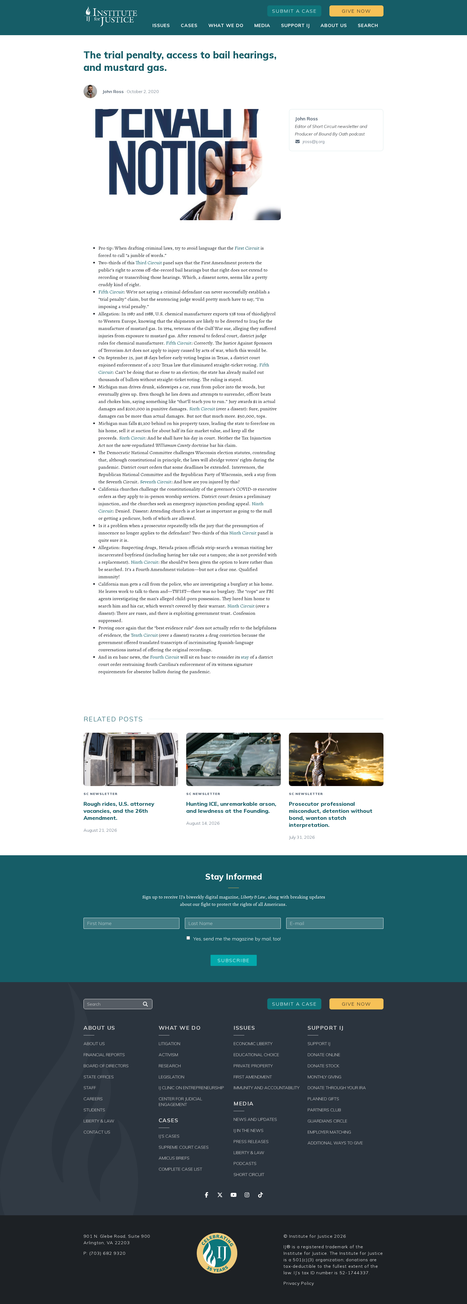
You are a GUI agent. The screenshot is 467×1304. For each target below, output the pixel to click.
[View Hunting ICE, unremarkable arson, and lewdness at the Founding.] (233, 759)
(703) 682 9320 (107, 1253)
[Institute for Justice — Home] (111, 16)
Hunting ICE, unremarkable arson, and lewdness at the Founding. (231, 807)
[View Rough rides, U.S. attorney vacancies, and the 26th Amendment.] (131, 759)
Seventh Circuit (155, 481)
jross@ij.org (314, 141)
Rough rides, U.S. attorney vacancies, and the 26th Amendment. (119, 810)
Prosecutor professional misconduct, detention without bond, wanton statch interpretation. (330, 814)
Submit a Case (294, 11)
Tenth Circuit (144, 635)
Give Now (356, 11)
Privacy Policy (298, 1283)
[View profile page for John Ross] (90, 91)
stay (245, 657)
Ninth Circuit (242, 533)
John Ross (113, 91)
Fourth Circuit (164, 657)
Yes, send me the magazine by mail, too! (237, 939)
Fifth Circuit (111, 292)
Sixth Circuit (202, 408)
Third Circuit (149, 262)
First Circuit (247, 248)
